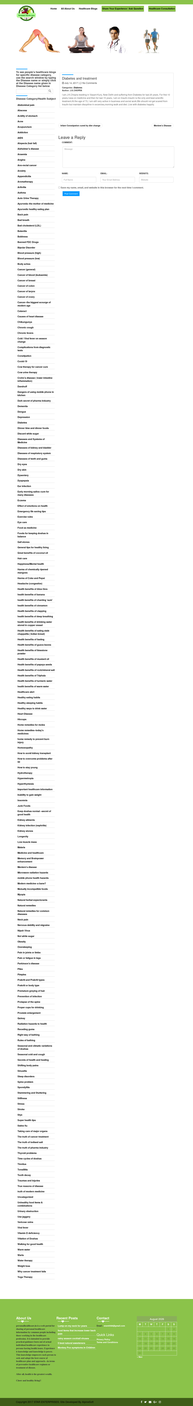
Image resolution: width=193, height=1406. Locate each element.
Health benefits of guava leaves (34, 644)
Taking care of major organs (32, 1131)
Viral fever (23, 1227)
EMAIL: (103, 173)
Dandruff (22, 386)
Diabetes (22, 422)
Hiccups (22, 719)
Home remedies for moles (31, 724)
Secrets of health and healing (33, 1059)
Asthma (22, 192)
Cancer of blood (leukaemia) (33, 275)
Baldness (23, 236)
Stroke (21, 1109)
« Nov (139, 1356)
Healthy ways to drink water (32, 708)
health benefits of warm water (33, 686)
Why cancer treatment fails (32, 1271)
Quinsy (21, 1018)
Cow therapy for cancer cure (33, 366)
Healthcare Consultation (162, 8)
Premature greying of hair (31, 990)
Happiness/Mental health (31, 563)
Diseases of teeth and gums (32, 458)
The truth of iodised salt (30, 1142)
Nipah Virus (24, 930)
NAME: (65, 173)
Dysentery (23, 475)
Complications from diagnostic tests (34, 349)
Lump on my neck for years (72, 1325)
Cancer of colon (26, 285)
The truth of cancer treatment (33, 1136)
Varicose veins (25, 1222)
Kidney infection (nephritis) (32, 825)
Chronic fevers (25, 333)
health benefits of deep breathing (35, 616)
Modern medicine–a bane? (32, 883)
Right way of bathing (29, 1034)
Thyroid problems (27, 1153)
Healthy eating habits (29, 697)
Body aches (24, 264)
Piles (20, 969)
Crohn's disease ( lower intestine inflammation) (35, 379)
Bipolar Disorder (26, 247)
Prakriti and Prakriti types (31, 979)
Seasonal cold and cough (31, 1054)
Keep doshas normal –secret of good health (34, 813)
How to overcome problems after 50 (35, 760)
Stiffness (22, 1098)
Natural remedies (27, 905)
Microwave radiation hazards (33, 872)
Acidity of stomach (28, 115)
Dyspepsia (23, 480)
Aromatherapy (25, 181)
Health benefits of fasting (31, 639)
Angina (21, 159)
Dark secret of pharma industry (34, 400)
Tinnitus (22, 1164)
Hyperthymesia (26, 783)
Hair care (22, 558)
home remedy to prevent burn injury (33, 741)
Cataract (22, 311)
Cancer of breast (26, 280)
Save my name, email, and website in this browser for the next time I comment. (102, 187)
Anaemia (22, 154)
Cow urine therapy (27, 372)
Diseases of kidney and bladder (34, 447)
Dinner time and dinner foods (33, 428)
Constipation (24, 355)
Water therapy (25, 1260)
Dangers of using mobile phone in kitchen (36, 393)
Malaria (21, 847)
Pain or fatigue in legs (29, 958)
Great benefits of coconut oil (33, 552)
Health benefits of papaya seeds (35, 664)
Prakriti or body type (28, 985)
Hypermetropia (25, 778)
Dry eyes (22, 464)
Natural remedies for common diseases (33, 912)
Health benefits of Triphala (32, 675)
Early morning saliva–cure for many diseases (33, 493)
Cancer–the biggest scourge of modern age (34, 304)
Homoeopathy (25, 747)
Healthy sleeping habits (30, 702)
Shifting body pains (28, 1065)
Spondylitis (24, 1087)
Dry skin (22, 469)
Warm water (24, 1249)
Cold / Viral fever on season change (32, 340)
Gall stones (24, 542)
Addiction (23, 132)
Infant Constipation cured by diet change (80, 125)
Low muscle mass (27, 842)
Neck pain (23, 919)
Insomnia (22, 800)
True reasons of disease (30, 1186)
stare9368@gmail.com (114, 1325)
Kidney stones (25, 831)
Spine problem (25, 1081)
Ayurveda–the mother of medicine (36, 203)
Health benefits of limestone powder (32, 652)
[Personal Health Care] (26, 14)
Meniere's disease (27, 867)
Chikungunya (25, 322)
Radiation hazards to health (32, 1023)
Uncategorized (25, 1197)
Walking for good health (30, 1244)
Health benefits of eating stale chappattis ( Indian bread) (33, 632)
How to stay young (28, 767)
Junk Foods (24, 805)
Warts (21, 1255)
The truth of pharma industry (33, 1147)
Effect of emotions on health (33, 505)
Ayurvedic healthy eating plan (33, 209)
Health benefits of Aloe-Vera (32, 589)
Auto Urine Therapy (28, 198)
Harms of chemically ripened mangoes (33, 571)
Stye (20, 1114)
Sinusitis (22, 1070)
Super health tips (27, 1120)
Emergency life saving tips (32, 511)
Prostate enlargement (29, 1012)
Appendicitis (24, 176)
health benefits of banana (31, 594)
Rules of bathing (26, 1040)
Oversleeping (25, 947)
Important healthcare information (35, 789)
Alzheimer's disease (28, 148)
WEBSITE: (144, 173)
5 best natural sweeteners (71, 1343)
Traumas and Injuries (29, 1180)
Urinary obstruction (28, 1211)
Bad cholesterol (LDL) (29, 225)
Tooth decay (24, 1175)
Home (53, 8)
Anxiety (22, 170)
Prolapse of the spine (29, 1001)
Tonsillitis (23, 1169)
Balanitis (22, 231)
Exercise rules (25, 516)
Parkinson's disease (28, 963)
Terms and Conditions (107, 1342)
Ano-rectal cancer (27, 165)
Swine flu (22, 1125)
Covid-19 (22, 361)
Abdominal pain (26, 105)
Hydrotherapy (25, 772)
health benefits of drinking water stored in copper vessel (35, 623)
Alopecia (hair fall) (27, 143)
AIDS (20, 137)
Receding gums (26, 1029)
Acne (20, 121)
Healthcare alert (26, 691)
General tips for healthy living (33, 547)
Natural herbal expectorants (32, 900)
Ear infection (24, 486)
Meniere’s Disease (162, 125)
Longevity (23, 836)
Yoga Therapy (25, 1277)
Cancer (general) (26, 269)
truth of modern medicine (31, 1191)
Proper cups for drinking (31, 1007)
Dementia (23, 406)
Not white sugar (26, 936)
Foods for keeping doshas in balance (33, 535)
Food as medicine (27, 527)
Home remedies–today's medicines (31, 732)
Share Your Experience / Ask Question (122, 8)
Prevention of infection (30, 996)
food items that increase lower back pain (77, 1332)
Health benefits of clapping (32, 611)
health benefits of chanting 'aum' (35, 600)
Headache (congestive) (30, 583)
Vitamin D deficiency (29, 1233)
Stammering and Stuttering (32, 1092)
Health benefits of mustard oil (33, 659)
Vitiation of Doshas (28, 1238)
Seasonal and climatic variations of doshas (35, 1047)
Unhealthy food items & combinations (30, 1204)
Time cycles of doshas (30, 1158)
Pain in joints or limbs (29, 952)
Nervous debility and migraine (34, 925)
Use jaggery (24, 1216)
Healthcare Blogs (88, 8)
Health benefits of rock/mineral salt (36, 670)
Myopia (21, 894)
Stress (21, 1103)
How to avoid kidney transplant (34, 753)
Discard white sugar (28, 433)
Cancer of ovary (26, 296)
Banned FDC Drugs (28, 242)
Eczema (22, 500)
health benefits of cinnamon (32, 605)
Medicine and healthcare (31, 852)
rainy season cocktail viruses (73, 1338)
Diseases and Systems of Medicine (31, 441)
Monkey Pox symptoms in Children (76, 1347)
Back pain (23, 214)
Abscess (22, 110)
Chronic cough (26, 327)
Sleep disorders (26, 1076)
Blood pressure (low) (29, 258)
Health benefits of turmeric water (35, 680)
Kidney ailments (26, 819)
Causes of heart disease (30, 316)
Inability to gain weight (29, 794)
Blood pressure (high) (29, 252)
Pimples (22, 974)
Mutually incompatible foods (33, 889)
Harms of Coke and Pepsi (31, 578)
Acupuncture (25, 126)
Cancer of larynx (26, 291)
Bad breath (23, 220)
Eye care (22, 522)
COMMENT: (67, 142)
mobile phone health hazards (33, 878)
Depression (24, 417)
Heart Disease (25, 713)
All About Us (68, 8)
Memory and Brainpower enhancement (31, 860)
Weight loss (24, 1266)
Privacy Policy (103, 1339)
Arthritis (22, 187)
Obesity (22, 941)
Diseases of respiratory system (34, 453)
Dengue (22, 411)
